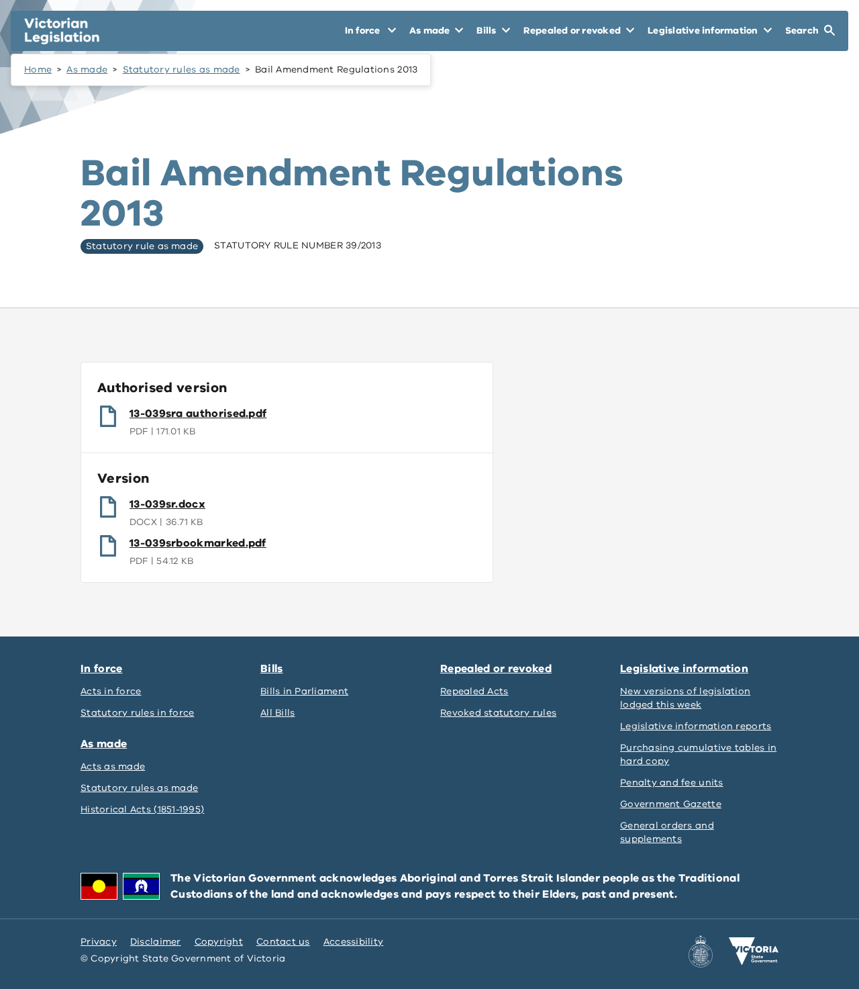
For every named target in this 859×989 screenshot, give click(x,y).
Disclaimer (155, 941)
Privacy (99, 941)
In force (101, 668)
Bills (271, 668)
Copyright (219, 941)
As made (86, 69)
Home (38, 69)
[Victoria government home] (753, 951)
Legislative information (684, 668)
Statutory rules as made (181, 69)
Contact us (283, 941)
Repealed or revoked (496, 668)
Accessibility (353, 941)
